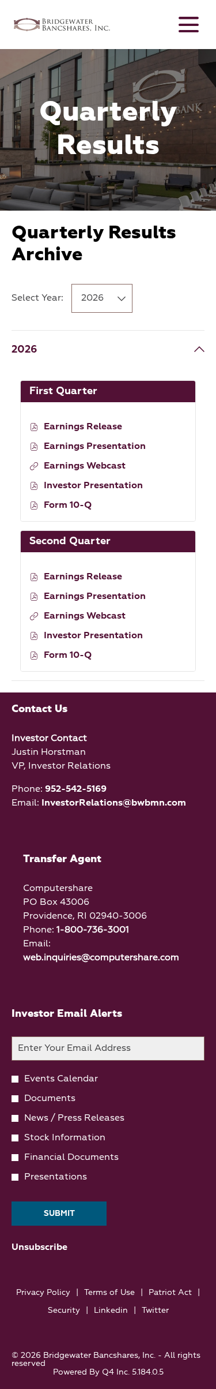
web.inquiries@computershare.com (101, 958)
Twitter (155, 1311)
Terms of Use (109, 1293)
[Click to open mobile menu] (188, 24)
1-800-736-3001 (92, 930)
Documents (49, 1098)
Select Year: (37, 298)
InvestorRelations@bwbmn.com (113, 803)
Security (64, 1311)
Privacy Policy (43, 1293)
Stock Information (64, 1138)
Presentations (55, 1177)
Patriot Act (170, 1293)
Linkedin (111, 1311)
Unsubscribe (39, 1247)
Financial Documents (71, 1157)
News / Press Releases (74, 1118)
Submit (59, 1214)
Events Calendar (61, 1079)
